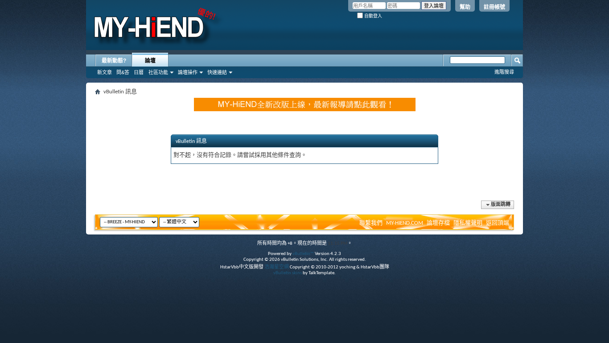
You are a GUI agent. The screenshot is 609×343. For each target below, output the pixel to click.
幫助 (465, 7)
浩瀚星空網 (276, 267)
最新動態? (114, 61)
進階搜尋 (504, 72)
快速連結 (217, 72)
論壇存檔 (438, 223)
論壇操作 (188, 72)
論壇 (150, 61)
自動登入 (372, 15)
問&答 (122, 72)
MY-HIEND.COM (404, 223)
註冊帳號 (494, 7)
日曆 (139, 72)
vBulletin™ (303, 253)
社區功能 (158, 72)
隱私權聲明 (467, 223)
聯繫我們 (371, 223)
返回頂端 (497, 223)
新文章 (104, 72)
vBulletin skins (287, 273)
